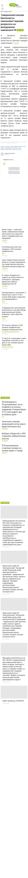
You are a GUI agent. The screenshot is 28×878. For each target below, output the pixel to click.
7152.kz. (16, 43)
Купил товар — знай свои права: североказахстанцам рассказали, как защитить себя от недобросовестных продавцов (13, 233)
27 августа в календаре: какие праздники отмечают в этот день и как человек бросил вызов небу (14, 341)
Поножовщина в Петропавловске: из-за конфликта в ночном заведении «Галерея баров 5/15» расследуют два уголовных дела (14, 408)
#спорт (2, 146)
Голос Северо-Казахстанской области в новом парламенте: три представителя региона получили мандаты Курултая (13, 263)
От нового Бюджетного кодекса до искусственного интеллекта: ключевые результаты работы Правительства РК (13, 279)
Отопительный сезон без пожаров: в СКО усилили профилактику (11, 249)
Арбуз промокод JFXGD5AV (13, 701)
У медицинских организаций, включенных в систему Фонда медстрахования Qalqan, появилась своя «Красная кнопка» (14, 312)
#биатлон (7, 146)
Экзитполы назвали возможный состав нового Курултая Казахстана (14, 424)
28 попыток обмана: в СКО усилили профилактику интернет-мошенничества (12, 327)
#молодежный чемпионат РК (18, 146)
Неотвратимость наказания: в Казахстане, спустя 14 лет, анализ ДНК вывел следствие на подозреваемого (14, 296)
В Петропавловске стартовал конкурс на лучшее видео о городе (12, 448)
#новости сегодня (16, 149)
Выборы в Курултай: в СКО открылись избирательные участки (14, 436)
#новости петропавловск (7, 148)
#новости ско (17, 148)
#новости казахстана (6, 149)
